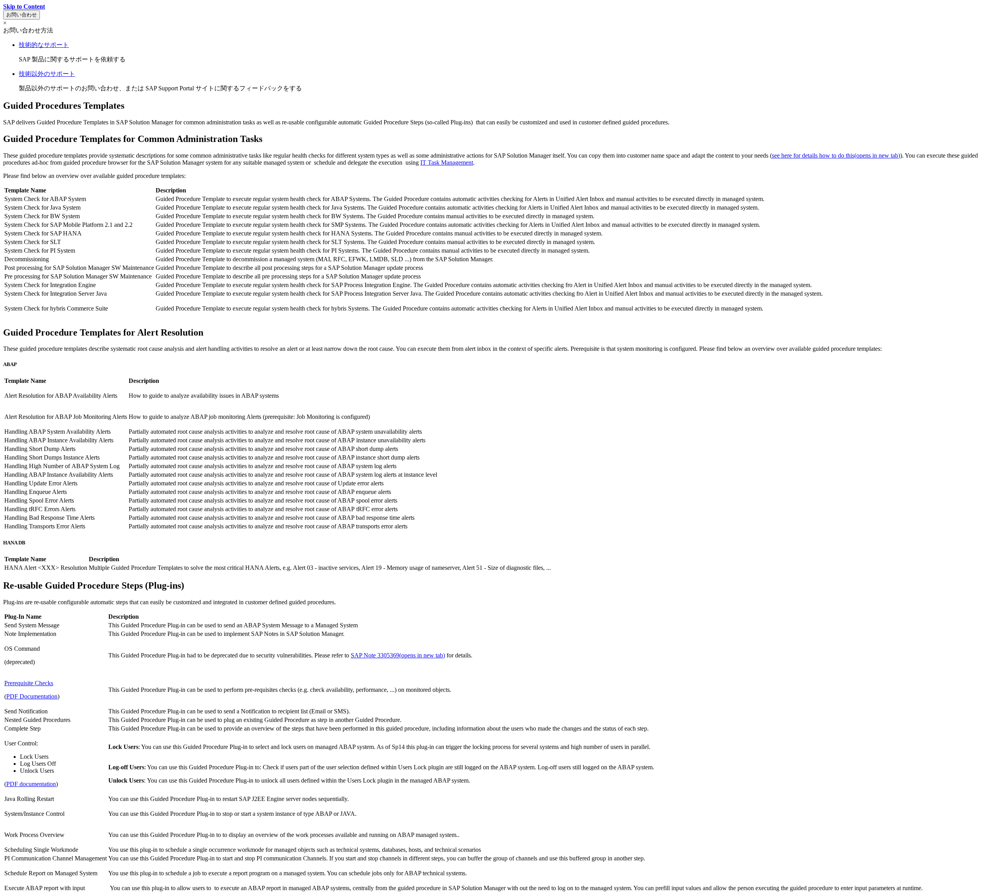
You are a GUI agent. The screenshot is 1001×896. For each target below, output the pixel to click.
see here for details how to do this (836, 155)
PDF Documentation (31, 696)
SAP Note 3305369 (398, 655)
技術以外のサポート (47, 73)
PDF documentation (31, 784)
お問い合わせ (21, 15)
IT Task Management (446, 162)
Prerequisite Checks (28, 683)
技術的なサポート (44, 44)
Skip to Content (24, 6)
